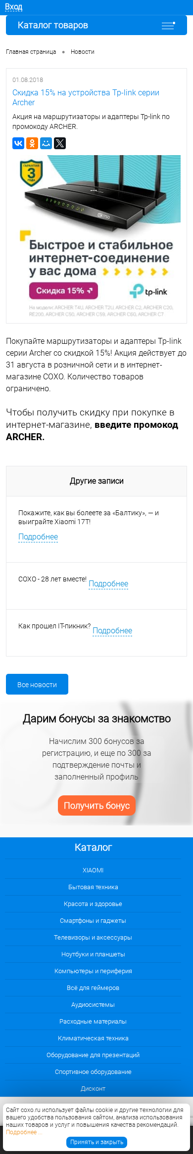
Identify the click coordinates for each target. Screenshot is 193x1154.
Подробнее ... (24, 1132)
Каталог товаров (53, 25)
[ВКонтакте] (18, 143)
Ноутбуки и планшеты (93, 954)
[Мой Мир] (46, 143)
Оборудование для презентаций (93, 1055)
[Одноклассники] (32, 143)
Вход (13, 6)
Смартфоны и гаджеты (93, 920)
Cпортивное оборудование (93, 1071)
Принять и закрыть (96, 1142)
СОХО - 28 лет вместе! (52, 579)
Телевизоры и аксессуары (93, 937)
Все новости (37, 685)
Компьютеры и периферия (93, 971)
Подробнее (38, 536)
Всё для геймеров (93, 987)
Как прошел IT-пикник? (54, 626)
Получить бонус (97, 805)
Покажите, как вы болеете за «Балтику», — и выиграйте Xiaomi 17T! (88, 517)
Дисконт (93, 1088)
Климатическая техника (93, 1038)
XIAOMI (93, 870)
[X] (60, 143)
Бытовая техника (93, 887)
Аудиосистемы (93, 1004)
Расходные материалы (93, 1021)
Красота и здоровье (93, 903)
